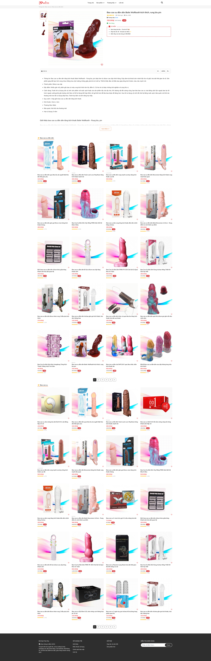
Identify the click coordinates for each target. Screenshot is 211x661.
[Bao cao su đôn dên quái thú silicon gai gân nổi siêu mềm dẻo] (156, 299)
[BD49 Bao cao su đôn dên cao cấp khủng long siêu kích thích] (156, 346)
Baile (116, 17)
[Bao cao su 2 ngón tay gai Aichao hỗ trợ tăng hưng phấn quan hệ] (122, 594)
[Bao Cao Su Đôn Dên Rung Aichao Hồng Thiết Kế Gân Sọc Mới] (156, 252)
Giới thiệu (75, 644)
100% (163, 71)
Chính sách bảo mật (78, 649)
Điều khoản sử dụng (78, 646)
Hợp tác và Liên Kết (112, 644)
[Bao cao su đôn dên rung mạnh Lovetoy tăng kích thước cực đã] (122, 156)
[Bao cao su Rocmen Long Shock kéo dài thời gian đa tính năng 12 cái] (122, 547)
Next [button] (101, 38)
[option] (43, 15)
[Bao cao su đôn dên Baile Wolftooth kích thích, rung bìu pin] (75, 38)
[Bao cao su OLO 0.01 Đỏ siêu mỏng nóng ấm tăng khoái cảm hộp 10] (156, 403)
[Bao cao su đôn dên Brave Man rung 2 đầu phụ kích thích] (53, 299)
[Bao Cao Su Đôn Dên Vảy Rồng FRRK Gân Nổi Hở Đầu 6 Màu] (88, 204)
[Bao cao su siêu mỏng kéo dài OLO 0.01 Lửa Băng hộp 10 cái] (53, 403)
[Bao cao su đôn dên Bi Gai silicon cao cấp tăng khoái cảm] (88, 252)
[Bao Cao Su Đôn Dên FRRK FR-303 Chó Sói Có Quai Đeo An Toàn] (122, 252)
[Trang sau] (114, 379)
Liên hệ (75, 652)
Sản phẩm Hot (111, 646)
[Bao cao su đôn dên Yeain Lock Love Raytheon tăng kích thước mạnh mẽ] (88, 156)
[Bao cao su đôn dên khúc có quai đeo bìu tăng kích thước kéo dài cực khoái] (122, 299)
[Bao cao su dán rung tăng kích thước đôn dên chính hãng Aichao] (122, 204)
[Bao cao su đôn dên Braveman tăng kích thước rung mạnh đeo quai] (156, 156)
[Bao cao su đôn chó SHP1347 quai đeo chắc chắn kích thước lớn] (122, 346)
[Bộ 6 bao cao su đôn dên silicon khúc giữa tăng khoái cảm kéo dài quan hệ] (53, 252)
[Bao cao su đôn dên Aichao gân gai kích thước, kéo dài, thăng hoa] (88, 299)
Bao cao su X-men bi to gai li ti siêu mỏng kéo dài (121, 518)
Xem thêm (105, 129)
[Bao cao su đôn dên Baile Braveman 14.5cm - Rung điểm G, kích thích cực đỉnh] (156, 204)
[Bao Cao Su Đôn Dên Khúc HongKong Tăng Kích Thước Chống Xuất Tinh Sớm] (53, 346)
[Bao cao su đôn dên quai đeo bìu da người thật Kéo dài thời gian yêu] (53, 156)
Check (168, 645)
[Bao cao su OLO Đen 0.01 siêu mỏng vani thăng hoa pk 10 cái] (88, 594)
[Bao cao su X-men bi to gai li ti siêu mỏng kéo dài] (122, 499)
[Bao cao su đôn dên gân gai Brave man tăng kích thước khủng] (53, 204)
